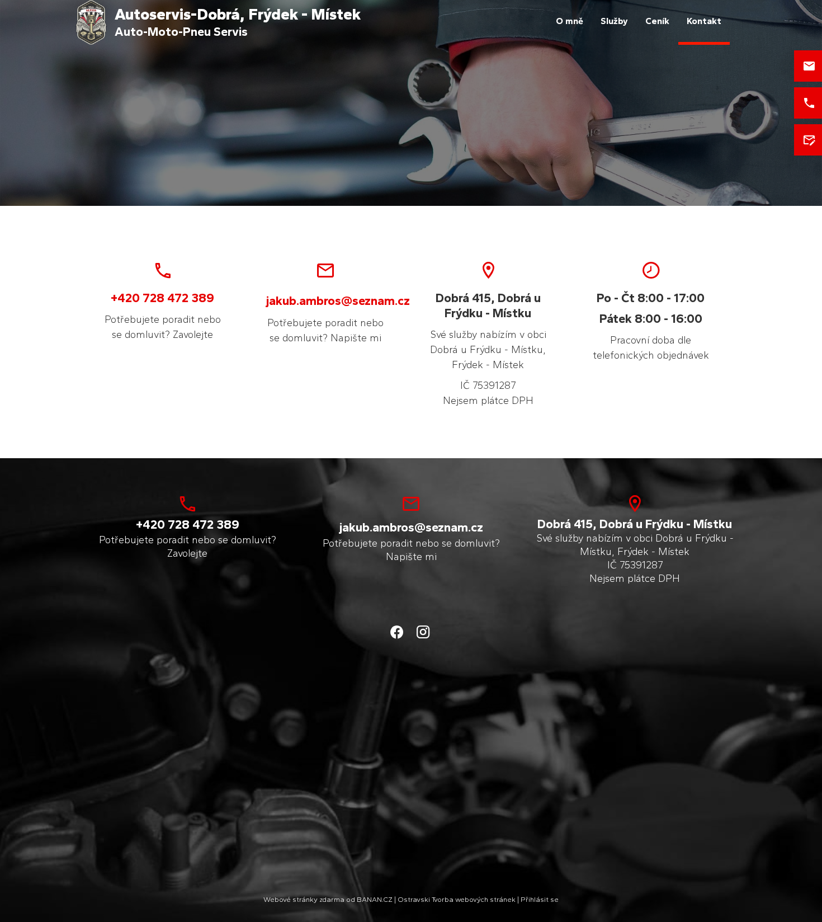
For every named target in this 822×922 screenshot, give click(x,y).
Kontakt (704, 21)
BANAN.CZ (375, 899)
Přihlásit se (540, 899)
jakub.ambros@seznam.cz (338, 300)
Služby (614, 21)
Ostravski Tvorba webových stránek (457, 899)
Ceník (657, 21)
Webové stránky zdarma (303, 899)
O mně (569, 21)
